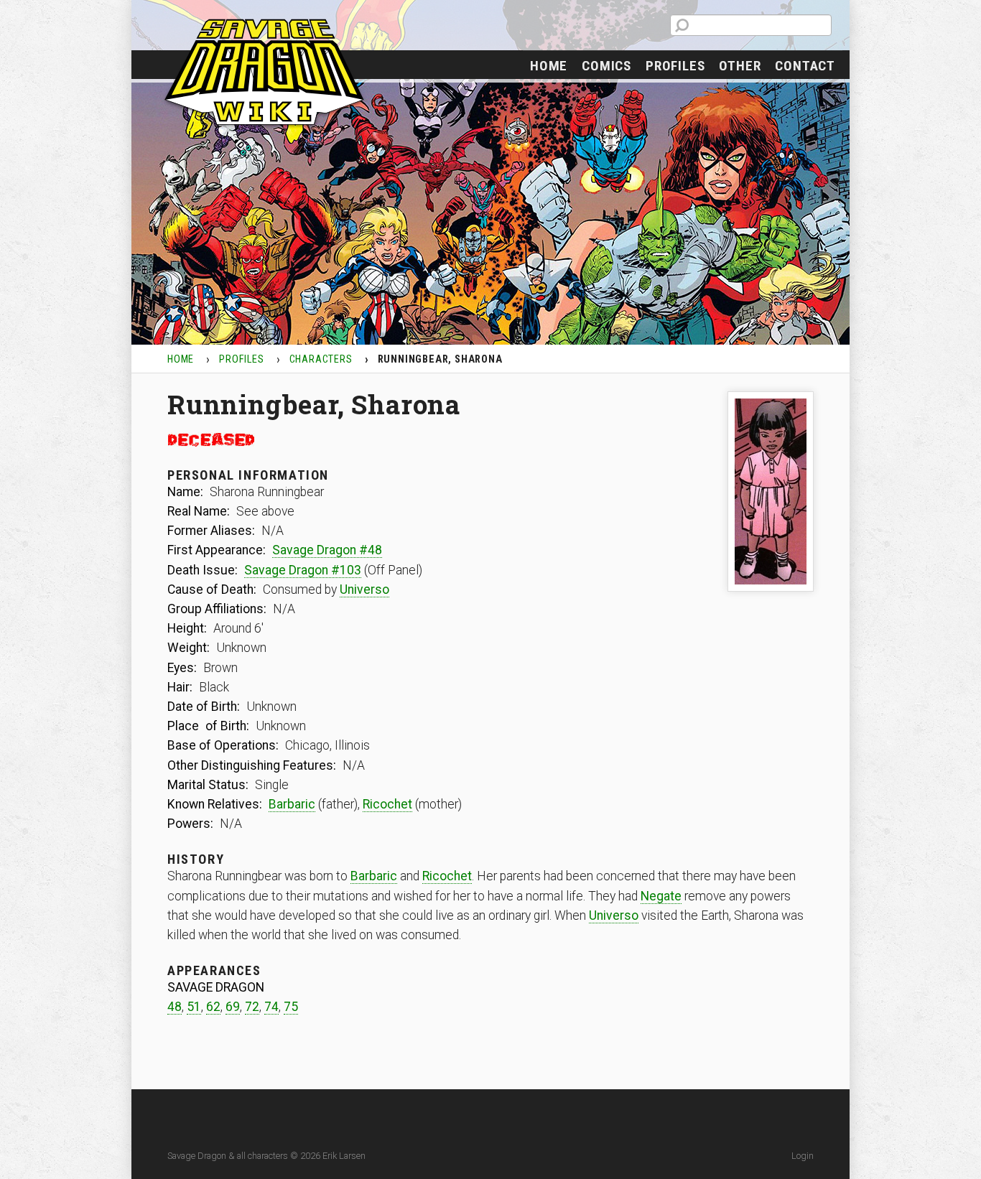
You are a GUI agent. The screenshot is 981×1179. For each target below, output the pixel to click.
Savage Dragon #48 (327, 550)
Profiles (675, 65)
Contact (805, 65)
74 (271, 1006)
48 (174, 1006)
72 (252, 1006)
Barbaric (292, 804)
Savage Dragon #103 (302, 570)
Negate (661, 896)
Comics (606, 65)
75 (291, 1006)
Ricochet (387, 804)
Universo (364, 589)
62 (213, 1006)
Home (548, 65)
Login (802, 1155)
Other (740, 65)
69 (233, 1006)
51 (194, 1006)
